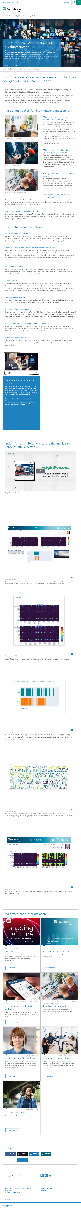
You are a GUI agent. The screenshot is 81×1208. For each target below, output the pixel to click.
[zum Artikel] (21, 987)
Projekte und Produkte (24, 69)
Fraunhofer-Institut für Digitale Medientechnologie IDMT (19, 16)
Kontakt (8, 1190)
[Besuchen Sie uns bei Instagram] (50, 1175)
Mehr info (13, 1076)
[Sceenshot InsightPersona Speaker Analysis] (39, 854)
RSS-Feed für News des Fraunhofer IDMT (18, 1188)
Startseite (6, 69)
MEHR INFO (13, 968)
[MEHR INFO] (21, 932)
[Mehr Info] (21, 1041)
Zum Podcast (50, 968)
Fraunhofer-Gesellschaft (11, 2)
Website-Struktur (46, 1188)
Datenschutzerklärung (13, 1192)
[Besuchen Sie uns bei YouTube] (46, 1175)
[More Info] (59, 1041)
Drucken (22, 1160)
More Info (51, 1076)
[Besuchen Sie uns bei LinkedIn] (42, 1175)
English (66, 2)
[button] (10, 1154)
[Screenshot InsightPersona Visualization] (39, 544)
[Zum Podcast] (59, 932)
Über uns (13, 69)
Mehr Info (13, 1130)
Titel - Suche (74, 2)
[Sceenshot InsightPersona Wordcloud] (39, 776)
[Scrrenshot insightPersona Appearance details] (39, 697)
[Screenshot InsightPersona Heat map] (39, 621)
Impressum (43, 1190)
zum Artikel (12, 1022)
